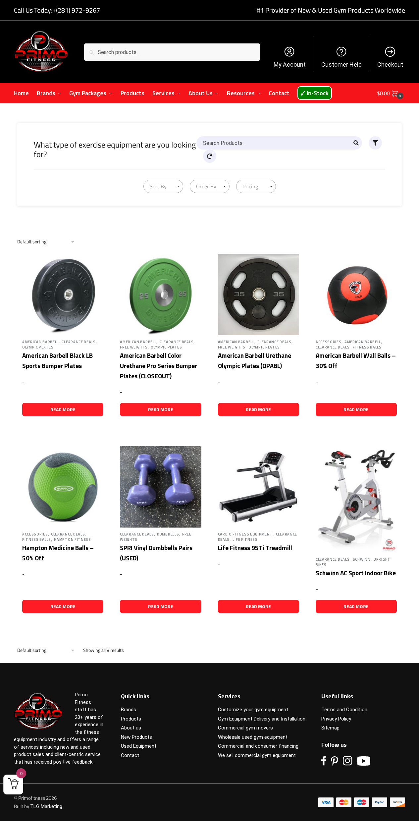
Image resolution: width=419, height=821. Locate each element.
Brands (128, 710)
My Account (290, 64)
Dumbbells (168, 534)
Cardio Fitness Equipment (245, 534)
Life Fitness (245, 539)
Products (131, 719)
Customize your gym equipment (253, 710)
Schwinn (362, 559)
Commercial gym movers (245, 728)
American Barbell (40, 342)
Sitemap (330, 728)
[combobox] (163, 186)
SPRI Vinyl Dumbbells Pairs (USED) (156, 553)
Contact (130, 755)
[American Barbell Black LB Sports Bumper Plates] (62, 294)
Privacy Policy (336, 719)
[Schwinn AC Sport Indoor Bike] (356, 499)
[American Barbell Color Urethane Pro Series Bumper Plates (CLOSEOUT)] (160, 294)
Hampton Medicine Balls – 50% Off (58, 553)
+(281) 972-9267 (76, 10)
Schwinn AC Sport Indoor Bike (356, 573)
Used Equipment (138, 746)
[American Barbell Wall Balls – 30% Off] (356, 294)
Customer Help (341, 64)
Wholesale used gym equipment (253, 737)
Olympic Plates (38, 347)
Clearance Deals (79, 342)
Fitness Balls (367, 347)
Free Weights (133, 347)
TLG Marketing (46, 806)
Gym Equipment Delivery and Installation (261, 719)
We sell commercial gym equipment (257, 755)
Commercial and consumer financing (258, 746)
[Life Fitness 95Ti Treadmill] (258, 487)
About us (131, 728)
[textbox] (157, 186)
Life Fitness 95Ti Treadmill (255, 547)
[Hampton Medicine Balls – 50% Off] (62, 487)
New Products (136, 737)
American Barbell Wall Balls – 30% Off (356, 360)
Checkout (390, 64)
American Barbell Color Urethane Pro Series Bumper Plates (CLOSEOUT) (158, 365)
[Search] (356, 143)
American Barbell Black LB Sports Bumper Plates (57, 360)
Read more (63, 409)
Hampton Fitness (72, 539)
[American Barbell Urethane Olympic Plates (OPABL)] (258, 294)
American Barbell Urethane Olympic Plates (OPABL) (254, 360)
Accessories (328, 342)
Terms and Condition (344, 710)
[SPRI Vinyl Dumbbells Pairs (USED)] (160, 487)
